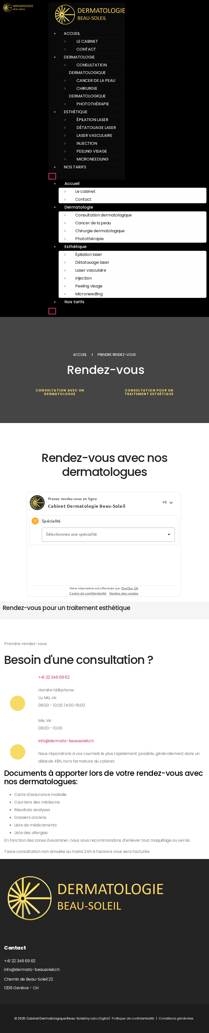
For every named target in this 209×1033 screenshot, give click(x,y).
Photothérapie (92, 104)
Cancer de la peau (95, 80)
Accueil (72, 33)
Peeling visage (91, 151)
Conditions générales (176, 1018)
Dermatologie (79, 57)
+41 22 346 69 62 (54, 677)
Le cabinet (87, 41)
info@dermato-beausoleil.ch (66, 741)
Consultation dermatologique (88, 69)
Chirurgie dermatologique (87, 92)
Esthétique (75, 112)
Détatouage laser (96, 127)
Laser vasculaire (94, 135)
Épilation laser (92, 120)
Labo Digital (99, 1018)
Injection (86, 143)
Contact (86, 49)
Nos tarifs (75, 167)
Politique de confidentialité (133, 1018)
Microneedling (92, 159)
